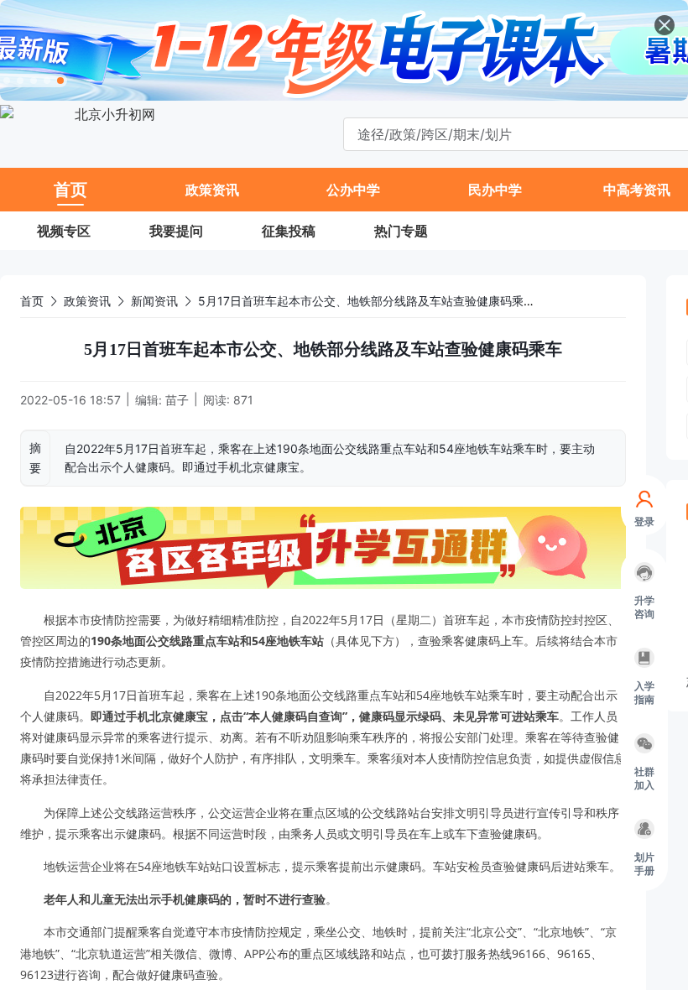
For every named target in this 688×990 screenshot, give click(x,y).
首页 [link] (32, 301)
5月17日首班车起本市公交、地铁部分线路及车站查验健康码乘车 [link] (366, 301)
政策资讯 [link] (87, 301)
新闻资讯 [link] (154, 301)
